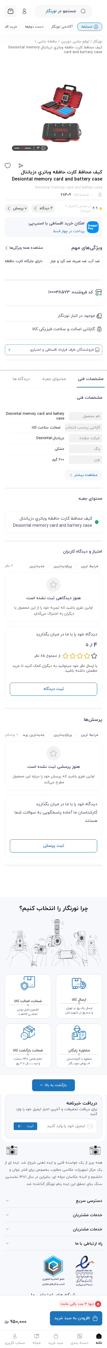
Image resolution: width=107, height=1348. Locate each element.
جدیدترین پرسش (31, 734)
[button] (21, 166)
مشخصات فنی (90, 379)
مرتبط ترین (89, 566)
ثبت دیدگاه (53, 689)
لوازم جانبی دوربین (75, 41)
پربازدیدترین (63, 566)
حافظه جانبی (47, 41)
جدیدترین (37, 566)
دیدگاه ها (21, 379)
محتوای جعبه (54, 379)
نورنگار (97, 41)
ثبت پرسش (53, 846)
